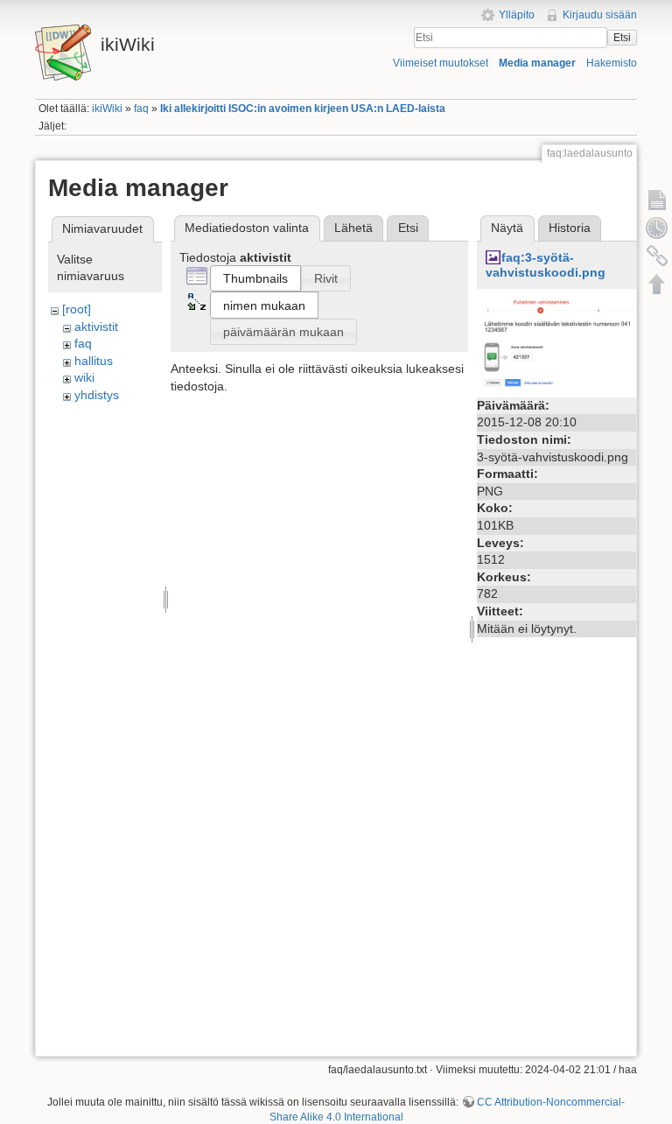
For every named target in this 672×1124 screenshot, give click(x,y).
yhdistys (96, 395)
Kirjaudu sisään (600, 15)
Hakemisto (611, 63)
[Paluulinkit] (657, 256)
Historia (570, 228)
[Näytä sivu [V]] (657, 200)
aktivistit (96, 327)
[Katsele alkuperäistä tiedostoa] (569, 344)
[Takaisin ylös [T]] (657, 284)
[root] (76, 309)
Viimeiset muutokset (440, 63)
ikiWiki (107, 108)
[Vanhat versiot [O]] (657, 228)
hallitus (93, 361)
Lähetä (353, 228)
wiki (84, 377)
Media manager (537, 63)
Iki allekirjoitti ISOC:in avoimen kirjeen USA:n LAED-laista (302, 108)
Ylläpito (517, 15)
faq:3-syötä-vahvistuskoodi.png (546, 264)
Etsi (622, 38)
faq (141, 108)
